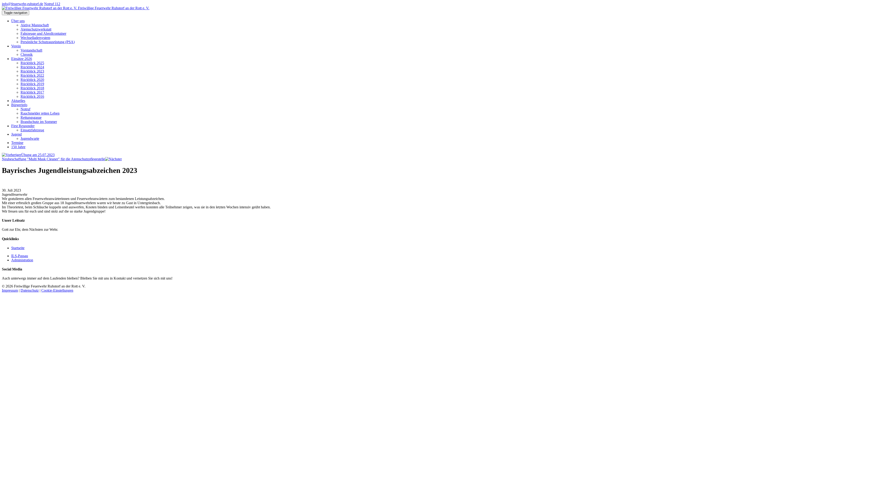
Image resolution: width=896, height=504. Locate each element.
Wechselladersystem (35, 38)
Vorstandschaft (31, 50)
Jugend (16, 134)
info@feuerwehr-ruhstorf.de (22, 4)
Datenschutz (30, 290)
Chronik (27, 54)
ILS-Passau (19, 256)
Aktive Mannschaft (35, 25)
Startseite (17, 248)
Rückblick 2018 (32, 88)
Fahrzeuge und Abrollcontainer (43, 33)
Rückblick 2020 (32, 80)
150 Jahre (18, 147)
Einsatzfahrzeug (32, 130)
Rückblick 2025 (32, 63)
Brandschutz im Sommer (39, 122)
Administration (22, 260)
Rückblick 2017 (32, 92)
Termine (17, 143)
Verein (16, 46)
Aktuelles (18, 101)
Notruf (25, 109)
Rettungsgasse (31, 117)
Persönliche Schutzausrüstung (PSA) (48, 42)
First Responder (23, 126)
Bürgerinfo (19, 105)
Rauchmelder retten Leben (40, 113)
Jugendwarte (30, 138)
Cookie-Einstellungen (57, 290)
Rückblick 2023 (32, 71)
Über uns (18, 21)
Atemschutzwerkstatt (36, 29)
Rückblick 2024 (32, 67)
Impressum (10, 290)
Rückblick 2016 (32, 96)
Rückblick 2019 (32, 84)
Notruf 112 (52, 4)
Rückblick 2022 (32, 75)
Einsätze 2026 (21, 59)
